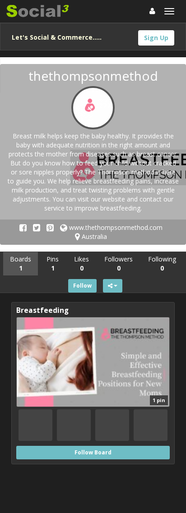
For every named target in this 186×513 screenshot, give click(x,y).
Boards (20, 263)
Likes (81, 263)
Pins (52, 263)
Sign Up (156, 37)
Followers (118, 263)
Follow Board (93, 452)
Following (162, 263)
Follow (82, 285)
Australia (93, 236)
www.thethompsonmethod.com (115, 227)
